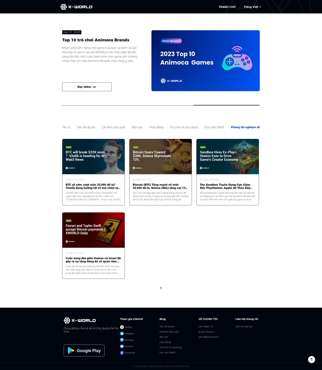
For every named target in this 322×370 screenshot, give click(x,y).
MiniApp (129, 340)
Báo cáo (137, 127)
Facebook (130, 352)
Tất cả (66, 127)
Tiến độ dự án (86, 127)
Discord (129, 346)
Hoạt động (156, 127)
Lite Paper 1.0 (205, 326)
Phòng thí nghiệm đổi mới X (250, 127)
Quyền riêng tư (206, 331)
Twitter (128, 327)
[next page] (167, 288)
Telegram (130, 333)
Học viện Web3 (214, 127)
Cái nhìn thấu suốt (113, 127)
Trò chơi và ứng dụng (184, 127)
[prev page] (155, 288)
